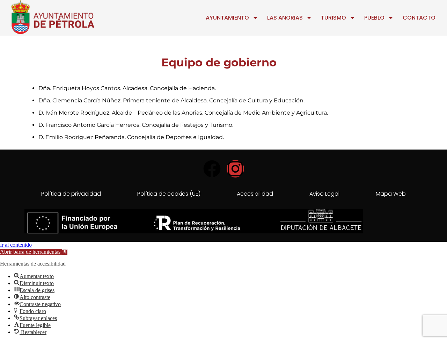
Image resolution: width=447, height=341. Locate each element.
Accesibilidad (255, 194)
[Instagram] (235, 168)
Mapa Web (391, 194)
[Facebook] (212, 168)
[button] (33, 252)
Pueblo (374, 18)
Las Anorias (285, 18)
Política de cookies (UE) (168, 194)
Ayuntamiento (227, 18)
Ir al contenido (16, 245)
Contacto (419, 18)
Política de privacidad (71, 194)
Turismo (333, 18)
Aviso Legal (324, 194)
